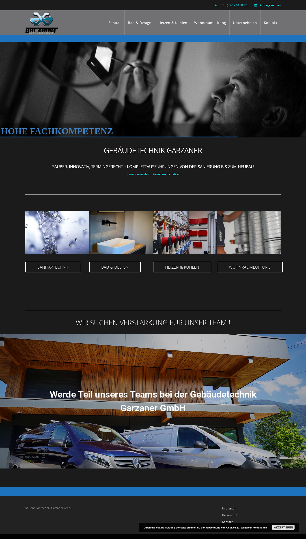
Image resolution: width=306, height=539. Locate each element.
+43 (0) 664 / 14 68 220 (233, 5)
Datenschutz (230, 515)
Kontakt (270, 22)
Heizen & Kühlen (172, 22)
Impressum (229, 508)
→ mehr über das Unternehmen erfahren (153, 174)
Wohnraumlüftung (210, 22)
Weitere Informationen (254, 527)
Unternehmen (245, 22)
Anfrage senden (270, 5)
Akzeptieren (283, 527)
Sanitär (115, 22)
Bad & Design (139, 22)
